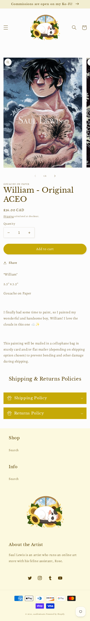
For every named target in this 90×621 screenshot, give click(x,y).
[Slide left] (35, 176)
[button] (6, 28)
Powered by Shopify (55, 614)
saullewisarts (39, 614)
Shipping (8, 216)
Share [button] (13, 262)
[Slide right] (55, 176)
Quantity (9, 224)
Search (14, 450)
